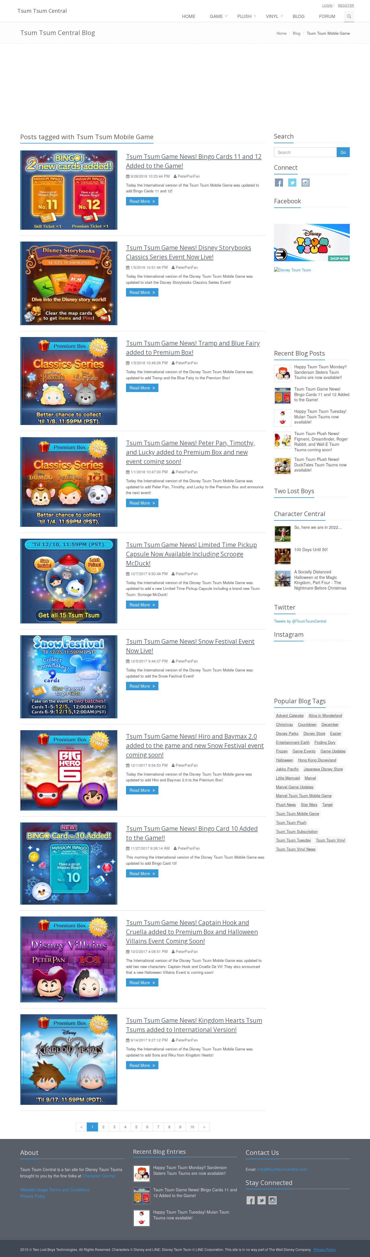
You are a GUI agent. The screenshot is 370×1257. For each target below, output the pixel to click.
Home (188, 16)
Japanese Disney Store (323, 769)
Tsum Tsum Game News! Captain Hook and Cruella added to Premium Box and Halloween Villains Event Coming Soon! (192, 932)
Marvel (310, 778)
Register (346, 5)
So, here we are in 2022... (318, 527)
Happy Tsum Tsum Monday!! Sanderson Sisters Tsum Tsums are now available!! (320, 372)
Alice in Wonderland (325, 715)
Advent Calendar (290, 715)
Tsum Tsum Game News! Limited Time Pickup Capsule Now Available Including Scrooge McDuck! (191, 554)
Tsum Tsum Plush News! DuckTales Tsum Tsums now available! (320, 464)
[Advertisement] (185, 87)
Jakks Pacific (287, 769)
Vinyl (272, 16)
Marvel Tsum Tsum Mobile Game (304, 795)
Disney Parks (287, 733)
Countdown (307, 724)
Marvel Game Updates (295, 786)
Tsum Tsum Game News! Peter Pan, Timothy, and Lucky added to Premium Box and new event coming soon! (190, 452)
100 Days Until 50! (311, 549)
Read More (140, 201)
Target (327, 804)
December (329, 724)
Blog (299, 16)
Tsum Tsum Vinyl (330, 840)
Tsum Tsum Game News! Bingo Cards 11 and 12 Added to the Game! (321, 394)
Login (327, 5)
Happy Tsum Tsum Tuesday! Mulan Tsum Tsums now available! (320, 416)
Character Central (98, 1176)
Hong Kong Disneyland (317, 760)
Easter (335, 733)
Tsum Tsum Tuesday (293, 840)
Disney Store (314, 733)
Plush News (286, 804)
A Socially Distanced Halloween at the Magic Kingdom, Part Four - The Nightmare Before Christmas (320, 580)
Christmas (284, 724)
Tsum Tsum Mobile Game (297, 813)
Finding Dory (325, 742)
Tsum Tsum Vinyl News (296, 849)
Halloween (284, 760)
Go (343, 152)
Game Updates (333, 751)
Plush (244, 16)
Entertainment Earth (293, 742)
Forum (327, 16)
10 (192, 1126)
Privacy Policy (32, 1196)
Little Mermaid (288, 778)
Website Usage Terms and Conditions (54, 1189)
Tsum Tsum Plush (291, 822)
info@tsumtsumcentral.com (283, 1169)
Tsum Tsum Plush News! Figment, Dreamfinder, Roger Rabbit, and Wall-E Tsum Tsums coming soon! (321, 441)
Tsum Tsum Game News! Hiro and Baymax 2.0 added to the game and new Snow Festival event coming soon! (195, 745)
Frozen (282, 751)
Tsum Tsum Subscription (297, 831)
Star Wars (309, 804)
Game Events (304, 751)
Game (216, 16)
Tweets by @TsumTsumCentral (300, 621)
